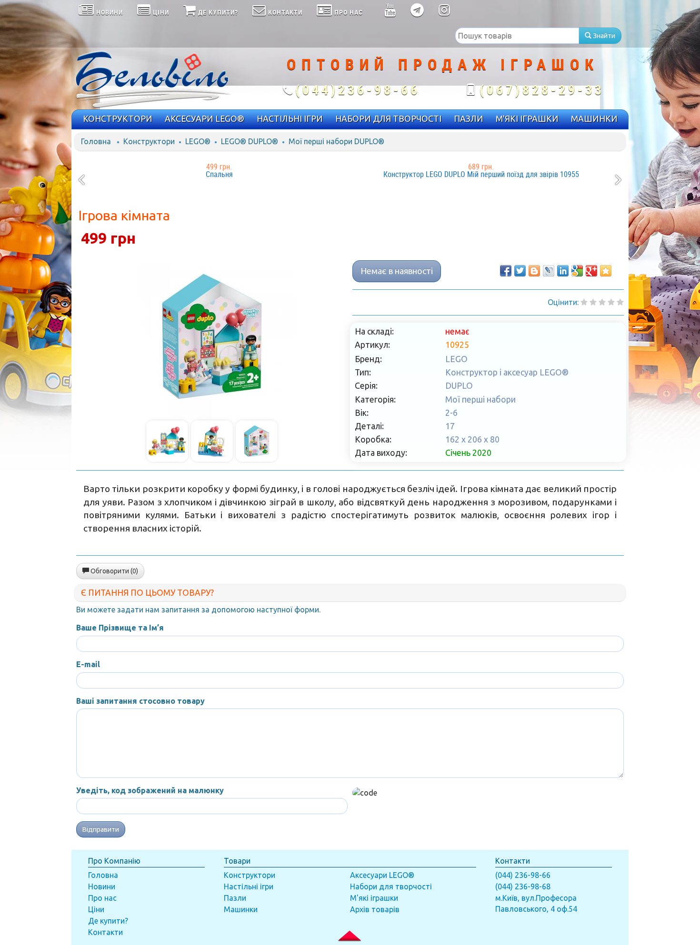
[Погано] (593, 302)
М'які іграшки (374, 898)
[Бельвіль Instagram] (444, 12)
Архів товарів (375, 909)
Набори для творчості (391, 886)
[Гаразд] (611, 302)
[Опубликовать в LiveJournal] (548, 270)
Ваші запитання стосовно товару (140, 701)
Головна (96, 141)
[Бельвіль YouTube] (390, 12)
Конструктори (149, 141)
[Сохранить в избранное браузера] (605, 270)
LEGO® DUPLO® (249, 141)
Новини (101, 886)
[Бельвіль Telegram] (417, 12)
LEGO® (197, 141)
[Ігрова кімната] (212, 336)
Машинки (241, 909)
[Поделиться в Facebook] (505, 270)
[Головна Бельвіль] (164, 78)
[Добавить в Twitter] (520, 270)
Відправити (100, 829)
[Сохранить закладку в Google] (577, 270)
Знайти (603, 35)
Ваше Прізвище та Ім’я (120, 627)
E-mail (88, 664)
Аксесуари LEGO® (382, 875)
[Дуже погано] (584, 302)
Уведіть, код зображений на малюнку (150, 790)
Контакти (105, 932)
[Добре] (620, 302)
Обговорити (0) (113, 571)
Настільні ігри (248, 886)
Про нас (102, 898)
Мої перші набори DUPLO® (336, 141)
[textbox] (517, 36)
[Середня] (602, 302)
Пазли (235, 898)
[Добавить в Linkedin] (563, 270)
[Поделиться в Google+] (591, 270)
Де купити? (108, 920)
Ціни (96, 909)
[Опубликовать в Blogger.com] (534, 270)
